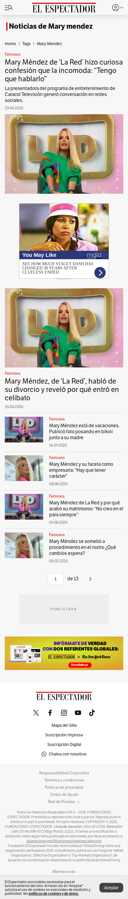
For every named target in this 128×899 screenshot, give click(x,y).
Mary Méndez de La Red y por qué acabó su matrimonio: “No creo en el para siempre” (86, 509)
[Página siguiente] (90, 581)
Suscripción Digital (64, 744)
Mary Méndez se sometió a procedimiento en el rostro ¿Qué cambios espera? (82, 547)
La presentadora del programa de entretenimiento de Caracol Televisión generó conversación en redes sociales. (60, 94)
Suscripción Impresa (64, 735)
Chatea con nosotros (68, 754)
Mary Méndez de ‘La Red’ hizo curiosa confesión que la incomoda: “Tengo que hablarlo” (64, 70)
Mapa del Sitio (64, 725)
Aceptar (111, 887)
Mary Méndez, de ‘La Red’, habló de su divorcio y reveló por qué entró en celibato (62, 389)
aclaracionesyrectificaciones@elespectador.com (64, 841)
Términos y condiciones (64, 780)
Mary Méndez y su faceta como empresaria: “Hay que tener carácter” (81, 470)
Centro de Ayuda (64, 795)
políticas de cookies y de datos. (54, 893)
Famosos (12, 54)
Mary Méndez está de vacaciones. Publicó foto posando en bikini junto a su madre (84, 431)
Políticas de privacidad (64, 787)
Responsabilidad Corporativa (64, 773)
